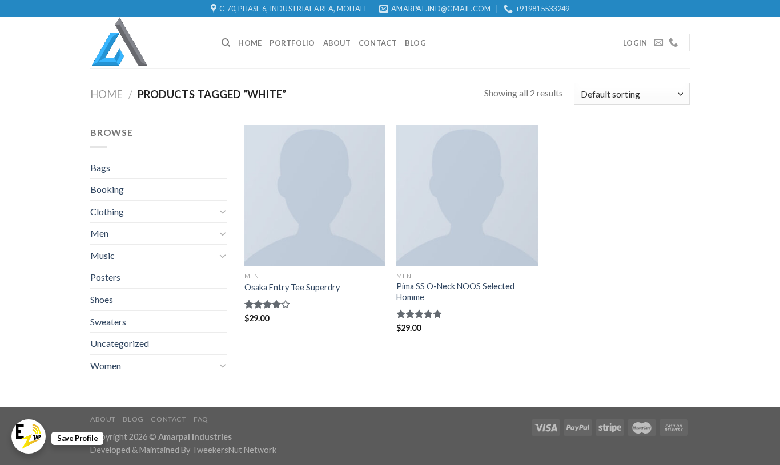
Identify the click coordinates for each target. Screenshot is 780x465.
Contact (378, 42)
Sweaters (108, 321)
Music (102, 255)
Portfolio (292, 42)
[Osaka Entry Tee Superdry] (314, 195)
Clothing (107, 211)
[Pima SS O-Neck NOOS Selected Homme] (466, 195)
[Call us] (673, 43)
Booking (107, 189)
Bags (100, 167)
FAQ (201, 419)
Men (99, 233)
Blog (415, 42)
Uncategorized (119, 343)
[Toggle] (222, 211)
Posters (105, 277)
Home (250, 42)
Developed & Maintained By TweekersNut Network (183, 450)
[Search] (226, 43)
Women (105, 365)
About (337, 42)
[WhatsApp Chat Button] (28, 436)
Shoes (101, 299)
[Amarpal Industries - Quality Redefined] (147, 42)
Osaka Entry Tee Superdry (292, 287)
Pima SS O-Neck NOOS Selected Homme (455, 291)
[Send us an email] (658, 43)
